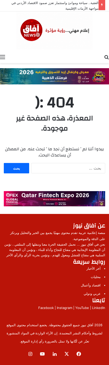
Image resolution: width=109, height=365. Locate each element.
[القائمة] (2, 57)
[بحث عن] (106, 57)
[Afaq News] (54, 30)
